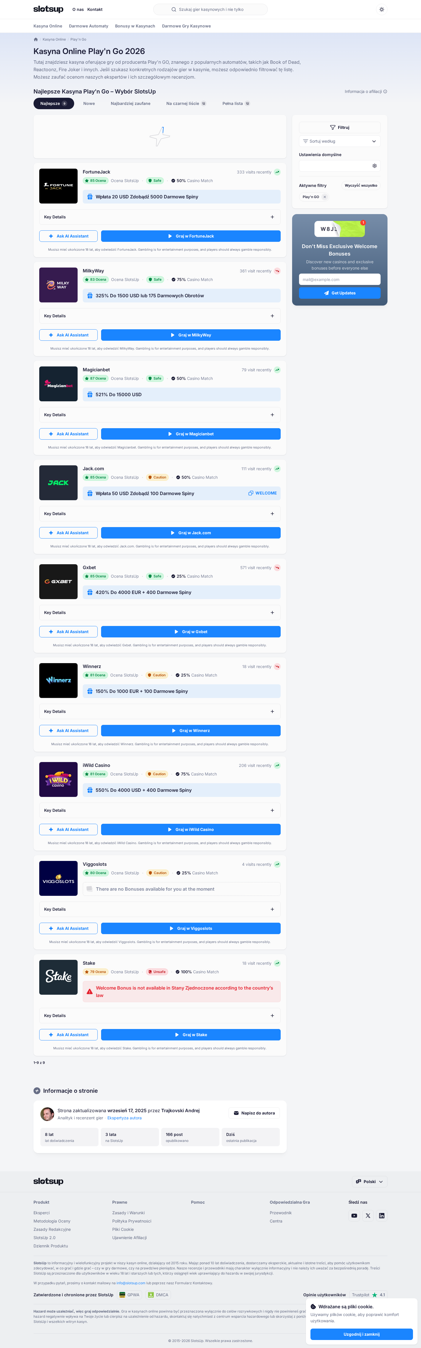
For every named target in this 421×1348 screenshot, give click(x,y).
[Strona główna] (48, 9)
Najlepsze (52, 103)
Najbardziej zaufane (130, 103)
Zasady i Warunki (128, 1212)
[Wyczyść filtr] (324, 197)
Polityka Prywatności (131, 1221)
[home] (36, 39)
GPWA (133, 1294)
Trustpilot (368, 1294)
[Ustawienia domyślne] (340, 166)
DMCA (162, 1294)
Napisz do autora (258, 1112)
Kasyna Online (54, 39)
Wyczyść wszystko (361, 185)
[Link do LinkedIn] (381, 1215)
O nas (78, 9)
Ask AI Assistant (72, 236)
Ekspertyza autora (124, 1117)
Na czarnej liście (185, 103)
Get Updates (344, 292)
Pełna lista (236, 103)
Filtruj (343, 127)
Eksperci (42, 1212)
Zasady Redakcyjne (52, 1229)
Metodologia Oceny (52, 1221)
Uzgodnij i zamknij (362, 1334)
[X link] (368, 1215)
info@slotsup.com (131, 1283)
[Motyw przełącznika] (381, 9)
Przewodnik (281, 1212)
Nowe (89, 103)
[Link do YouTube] (354, 1215)
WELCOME (266, 492)
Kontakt (95, 9)
